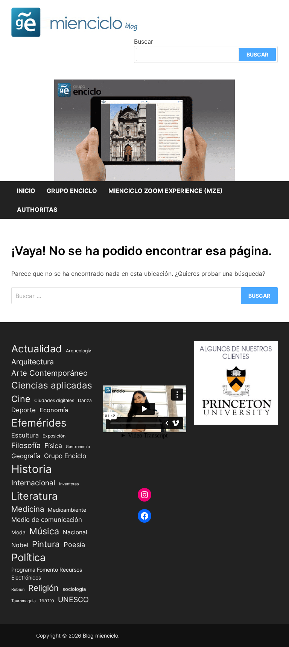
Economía (54, 410)
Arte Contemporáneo (49, 373)
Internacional (33, 482)
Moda (18, 532)
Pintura (46, 544)
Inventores (69, 484)
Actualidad (36, 349)
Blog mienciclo (100, 635)
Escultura (25, 435)
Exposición (54, 436)
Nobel (19, 545)
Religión (43, 588)
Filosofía (26, 445)
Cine (20, 398)
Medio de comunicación (46, 519)
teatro (47, 600)
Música (44, 531)
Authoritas (37, 209)
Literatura (34, 496)
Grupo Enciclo (72, 190)
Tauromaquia (23, 600)
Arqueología (78, 350)
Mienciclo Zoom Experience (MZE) (165, 190)
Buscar (143, 41)
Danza (85, 400)
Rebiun (17, 589)
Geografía (25, 456)
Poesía (74, 544)
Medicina (27, 509)
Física (53, 446)
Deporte (23, 410)
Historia (31, 469)
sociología (74, 589)
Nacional (75, 532)
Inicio (26, 190)
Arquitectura (32, 361)
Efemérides (39, 422)
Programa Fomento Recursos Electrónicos (46, 573)
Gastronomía (78, 446)
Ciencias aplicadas (51, 385)
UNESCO (73, 599)
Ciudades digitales (54, 400)
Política (28, 557)
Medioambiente (67, 509)
